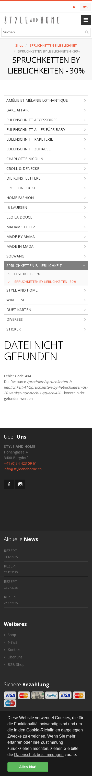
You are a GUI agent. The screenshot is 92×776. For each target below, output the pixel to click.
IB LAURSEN (16, 207)
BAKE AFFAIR (17, 110)
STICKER (13, 329)
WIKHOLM (15, 299)
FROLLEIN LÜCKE (21, 187)
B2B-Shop (16, 664)
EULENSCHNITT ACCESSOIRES (31, 119)
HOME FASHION (20, 197)
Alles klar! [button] (28, 767)
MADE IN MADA (19, 246)
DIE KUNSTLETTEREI (23, 178)
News (12, 642)
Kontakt (14, 649)
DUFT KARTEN (18, 309)
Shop (19, 45)
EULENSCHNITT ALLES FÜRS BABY (35, 129)
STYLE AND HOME (22, 290)
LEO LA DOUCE (19, 217)
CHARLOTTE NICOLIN (24, 158)
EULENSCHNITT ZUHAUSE (28, 149)
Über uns (14, 657)
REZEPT (11, 553)
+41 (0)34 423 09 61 (20, 463)
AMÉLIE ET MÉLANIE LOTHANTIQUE (37, 100)
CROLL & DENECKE (22, 168)
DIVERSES (14, 319)
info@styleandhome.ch (23, 469)
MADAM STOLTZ (20, 226)
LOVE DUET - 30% (27, 274)
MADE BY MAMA (20, 236)
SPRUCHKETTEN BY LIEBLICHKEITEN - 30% (45, 281)
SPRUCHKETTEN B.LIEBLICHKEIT (53, 45)
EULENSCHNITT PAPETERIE (29, 139)
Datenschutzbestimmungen (39, 754)
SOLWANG (15, 256)
